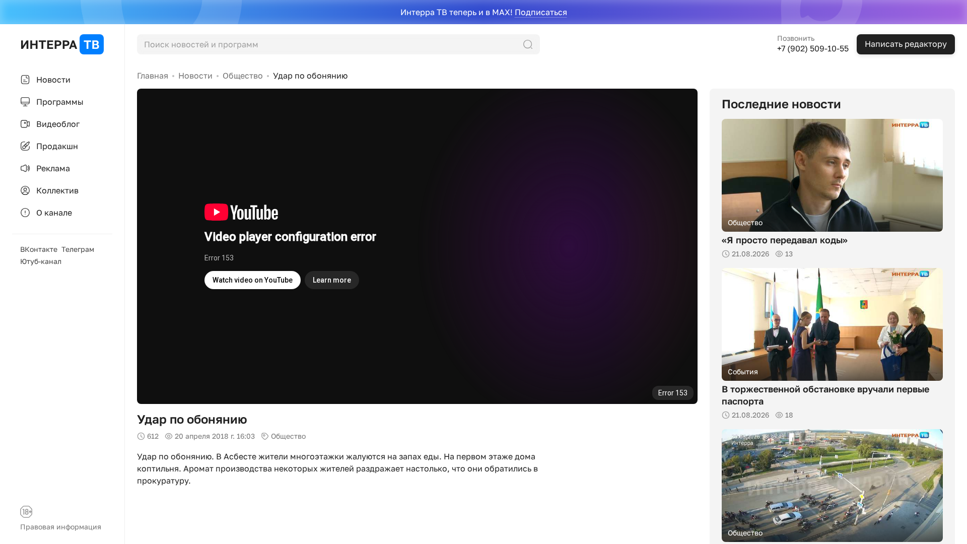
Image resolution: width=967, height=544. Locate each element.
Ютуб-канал (40, 261)
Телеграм (77, 249)
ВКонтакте (38, 249)
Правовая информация (60, 526)
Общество (243, 76)
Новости (195, 76)
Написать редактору (906, 44)
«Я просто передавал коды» (785, 239)
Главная (152, 76)
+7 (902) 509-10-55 (813, 48)
